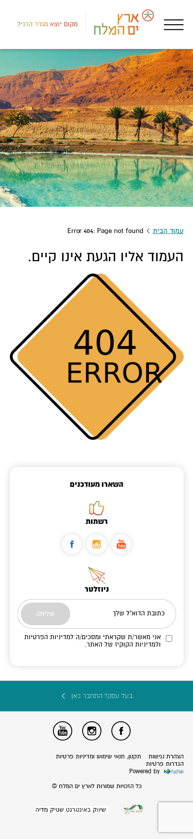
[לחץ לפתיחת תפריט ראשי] (174, 25)
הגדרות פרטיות (165, 764)
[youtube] (121, 544)
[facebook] (72, 544)
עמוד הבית (168, 231)
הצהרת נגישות (166, 756)
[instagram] (96, 544)
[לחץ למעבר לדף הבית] (133, 809)
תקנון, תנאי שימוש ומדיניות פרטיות (98, 756)
